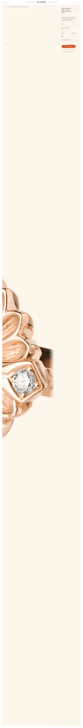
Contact (5, 2)
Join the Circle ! (55, 2)
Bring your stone (32, 2)
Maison (49, 2)
